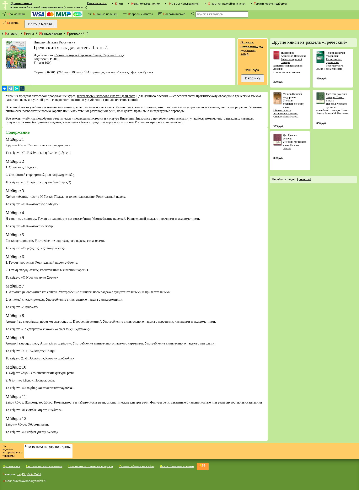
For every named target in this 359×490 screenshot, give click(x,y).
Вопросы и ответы (140, 14)
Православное (21, 3)
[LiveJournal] (22, 88)
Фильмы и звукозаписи (183, 3)
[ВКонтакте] (4, 88)
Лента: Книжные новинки (177, 466)
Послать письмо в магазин (44, 466)
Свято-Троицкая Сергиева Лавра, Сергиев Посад (89, 55)
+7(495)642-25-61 (29, 474)
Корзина (12, 22)
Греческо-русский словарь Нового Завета (336, 97)
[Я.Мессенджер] (16, 88)
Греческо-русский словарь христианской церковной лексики (287, 64)
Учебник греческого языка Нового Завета (294, 145)
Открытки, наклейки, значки (226, 3)
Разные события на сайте (136, 466)
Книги (119, 3)
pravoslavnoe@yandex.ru (29, 481)
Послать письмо (174, 14)
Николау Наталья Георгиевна (54, 42)
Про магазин (16, 14)
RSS (202, 465)
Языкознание (50, 33)
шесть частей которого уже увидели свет (106, 96)
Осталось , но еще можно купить (252, 48)
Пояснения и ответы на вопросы (90, 466)
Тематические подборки (270, 3)
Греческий (76, 33)
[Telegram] (10, 88)
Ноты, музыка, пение (145, 3)
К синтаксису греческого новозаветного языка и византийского (329, 64)
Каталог (12, 33)
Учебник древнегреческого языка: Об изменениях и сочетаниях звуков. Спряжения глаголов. (288, 108)
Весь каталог (97, 3)
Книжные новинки (105, 14)
